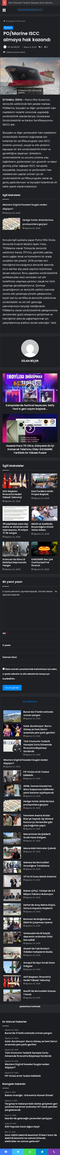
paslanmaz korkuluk (30, 1006)
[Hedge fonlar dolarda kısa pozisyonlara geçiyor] (11, 224)
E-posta (7, 645)
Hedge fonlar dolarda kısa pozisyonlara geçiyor (38, 803)
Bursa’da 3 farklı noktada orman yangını (38, 713)
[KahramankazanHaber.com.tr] (30, 9)
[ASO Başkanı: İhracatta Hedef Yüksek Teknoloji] (16, 481)
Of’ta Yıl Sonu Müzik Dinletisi (39, 876)
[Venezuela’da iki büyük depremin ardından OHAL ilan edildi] (12, 938)
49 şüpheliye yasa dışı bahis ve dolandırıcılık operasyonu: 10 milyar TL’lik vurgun (15, 528)
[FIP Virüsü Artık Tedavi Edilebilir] (12, 776)
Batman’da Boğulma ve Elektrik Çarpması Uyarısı (37, 921)
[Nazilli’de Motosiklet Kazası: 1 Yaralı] (12, 995)
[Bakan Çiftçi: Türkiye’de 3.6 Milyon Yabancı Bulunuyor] (12, 895)
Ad (5, 633)
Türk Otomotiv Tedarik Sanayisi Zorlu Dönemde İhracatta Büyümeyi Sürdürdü (37, 746)
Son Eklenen (30, 701)
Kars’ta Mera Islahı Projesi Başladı (42, 493)
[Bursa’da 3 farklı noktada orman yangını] (12, 716)
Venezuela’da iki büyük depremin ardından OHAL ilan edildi (38, 937)
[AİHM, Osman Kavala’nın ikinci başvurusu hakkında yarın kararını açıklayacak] (12, 790)
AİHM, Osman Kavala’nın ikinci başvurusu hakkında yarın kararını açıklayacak (38, 789)
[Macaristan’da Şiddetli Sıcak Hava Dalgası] (12, 838)
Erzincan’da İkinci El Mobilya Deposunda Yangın (14, 562)
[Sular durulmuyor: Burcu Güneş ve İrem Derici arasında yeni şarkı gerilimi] (12, 730)
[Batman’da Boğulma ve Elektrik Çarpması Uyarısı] (12, 923)
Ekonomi (21, 21)
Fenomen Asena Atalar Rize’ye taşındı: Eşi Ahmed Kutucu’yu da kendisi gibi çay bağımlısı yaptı (38, 820)
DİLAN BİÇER (14, 47)
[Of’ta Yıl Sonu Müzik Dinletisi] (12, 881)
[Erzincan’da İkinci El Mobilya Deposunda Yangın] (16, 549)
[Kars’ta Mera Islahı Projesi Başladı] (44, 481)
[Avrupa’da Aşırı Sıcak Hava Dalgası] (12, 967)
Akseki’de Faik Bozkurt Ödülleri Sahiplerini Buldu (38, 950)
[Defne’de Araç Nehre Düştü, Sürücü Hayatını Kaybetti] (12, 909)
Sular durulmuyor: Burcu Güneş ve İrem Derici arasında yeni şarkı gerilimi (39, 729)
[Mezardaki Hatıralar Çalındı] (12, 853)
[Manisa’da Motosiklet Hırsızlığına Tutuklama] (12, 867)
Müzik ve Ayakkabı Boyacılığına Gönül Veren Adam (42, 526)
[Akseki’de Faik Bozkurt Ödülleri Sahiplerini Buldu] (12, 953)
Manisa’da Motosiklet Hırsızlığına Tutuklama (36, 864)
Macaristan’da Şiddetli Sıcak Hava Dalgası (37, 836)
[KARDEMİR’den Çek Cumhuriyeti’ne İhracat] (44, 549)
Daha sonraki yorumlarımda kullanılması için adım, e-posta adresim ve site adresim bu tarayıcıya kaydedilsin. (30, 674)
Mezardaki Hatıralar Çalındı (39, 848)
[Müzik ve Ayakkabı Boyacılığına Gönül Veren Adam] (44, 513)
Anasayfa (10, 21)
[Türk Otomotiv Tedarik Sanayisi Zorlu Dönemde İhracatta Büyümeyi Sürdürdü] (12, 746)
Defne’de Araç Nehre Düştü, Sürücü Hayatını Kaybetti (39, 906)
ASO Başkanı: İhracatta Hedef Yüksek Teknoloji (12, 494)
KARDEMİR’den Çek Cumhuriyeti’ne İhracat (42, 562)
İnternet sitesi (10, 657)
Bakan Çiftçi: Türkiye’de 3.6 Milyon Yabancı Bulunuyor (39, 892)
